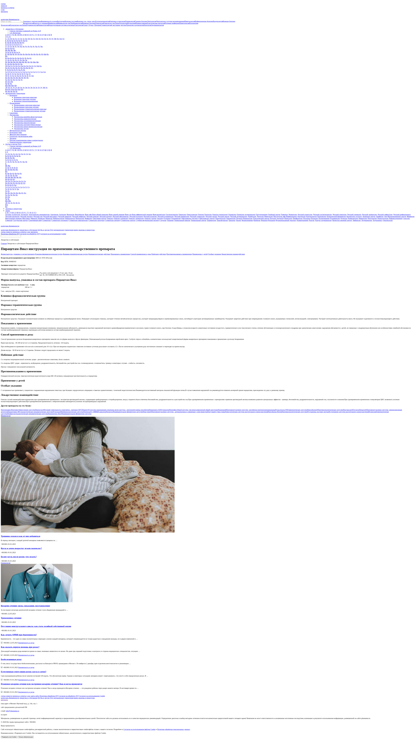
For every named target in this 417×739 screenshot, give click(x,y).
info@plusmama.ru (12, 711)
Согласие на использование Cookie (53, 234)
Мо (23, 62)
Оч (25, 181)
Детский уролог (211, 216)
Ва (8, 43)
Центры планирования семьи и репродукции (26, 140)
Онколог (110, 218)
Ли (13, 60)
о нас (3, 10)
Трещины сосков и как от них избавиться (20, 536)
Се (14, 72)
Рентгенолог (372, 218)
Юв (6, 89)
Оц (40, 66)
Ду (33, 46)
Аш (60, 39)
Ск (19, 72)
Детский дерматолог (369, 214)
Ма (9, 62)
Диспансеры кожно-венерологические (28, 127)
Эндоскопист (377, 220)
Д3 (8, 46)
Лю (23, 60)
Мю (34, 62)
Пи (14, 68)
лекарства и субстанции (28, 230)
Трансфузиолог (222, 220)
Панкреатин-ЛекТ (69, 414)
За (6, 52)
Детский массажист (50, 216)
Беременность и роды (49, 21)
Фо (17, 78)
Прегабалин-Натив (287, 412)
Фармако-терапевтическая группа (75, 254)
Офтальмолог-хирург (207, 218)
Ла (8, 60)
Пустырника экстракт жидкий (338, 412)
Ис (40, 54)
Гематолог (182, 214)
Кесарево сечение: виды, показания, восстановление (25, 606)
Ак (31, 39)
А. (6, 39)
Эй (18, 87)
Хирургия (147, 25)
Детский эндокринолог (238, 216)
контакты (4, 11)
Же (9, 50)
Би (12, 41)
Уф (32, 76)
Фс (22, 78)
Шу (15, 86)
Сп (31, 72)
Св (11, 72)
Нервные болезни (88, 23)
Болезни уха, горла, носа (86, 21)
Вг (11, 43)
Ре (10, 70)
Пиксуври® (175, 412)
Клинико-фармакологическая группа (48, 254)
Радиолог (344, 218)
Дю (41, 46)
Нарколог (41, 218)
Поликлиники (15, 103)
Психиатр (306, 218)
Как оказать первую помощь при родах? (20, 647)
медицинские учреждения (63, 230)
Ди (23, 46)
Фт (25, 78)
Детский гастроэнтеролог (322, 214)
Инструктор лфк (279, 216)
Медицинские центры (18, 130)
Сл (21, 72)
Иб (8, 54)
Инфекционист (291, 216)
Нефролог (88, 218)
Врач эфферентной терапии (142, 214)
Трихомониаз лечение (11, 618)
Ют (22, 89)
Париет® (115, 410)
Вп (21, 43)
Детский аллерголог (305, 214)
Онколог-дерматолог (136, 218)
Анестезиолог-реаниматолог (39, 214)
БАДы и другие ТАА (46, 230)
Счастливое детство (118, 25)
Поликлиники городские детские (26, 107)
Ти (15, 74)
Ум (18, 76)
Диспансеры (14, 115)
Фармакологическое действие (99, 254)
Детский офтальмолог (121, 216)
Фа (6, 78)
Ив (11, 54)
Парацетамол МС (30, 412)
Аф (55, 39)
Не (11, 64)
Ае (21, 39)
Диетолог (260, 216)
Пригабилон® (325, 410)
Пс (29, 68)
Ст (36, 72)
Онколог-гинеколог (121, 218)
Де (18, 46)
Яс (16, 91)
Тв (8, 74)
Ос (32, 66)
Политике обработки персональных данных (173, 729)
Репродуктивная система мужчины (61, 25)
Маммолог (411, 216)
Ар (45, 39)
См (24, 72)
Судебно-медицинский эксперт (147, 220)
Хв (9, 80)
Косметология (28, 23)
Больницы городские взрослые (25, 97)
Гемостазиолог (192, 214)
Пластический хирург (261, 218)
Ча (6, 84)
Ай (29, 39)
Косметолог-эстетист (354, 216)
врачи (76, 230)
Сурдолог (163, 220)
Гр (17, 44)
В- (6, 43)
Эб (6, 87)
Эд (14, 87)
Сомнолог (9, 220)
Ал (34, 39)
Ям (9, 91)
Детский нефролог (79, 216)
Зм (15, 52)
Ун (20, 76)
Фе (9, 78)
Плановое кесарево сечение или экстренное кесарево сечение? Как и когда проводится (41, 684)
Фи (11, 78)
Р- (6, 70)
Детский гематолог (339, 214)
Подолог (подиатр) (277, 218)
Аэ (63, 39)
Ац (58, 39)
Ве (13, 43)
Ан (39, 39)
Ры (19, 70)
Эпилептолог (388, 220)
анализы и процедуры (86, 230)
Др (31, 46)
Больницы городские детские (25, 99)
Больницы (13, 95)
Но (16, 64)
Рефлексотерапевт (396, 218)
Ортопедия (123, 23)
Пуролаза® (68, 412)
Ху (22, 80)
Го (15, 44)
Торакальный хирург (198, 220)
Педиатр (239, 218)
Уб (6, 76)
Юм (12, 89)
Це (6, 82)
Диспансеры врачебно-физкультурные (28, 117)
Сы (41, 72)
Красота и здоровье (41, 23)
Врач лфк (88, 214)
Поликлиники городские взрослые (27, 105)
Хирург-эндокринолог (323, 220)
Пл (19, 68)
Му (28, 62)
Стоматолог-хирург (128, 220)
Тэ (30, 74)
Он (24, 66)
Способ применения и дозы (140, 254)
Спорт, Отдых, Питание (92, 25)
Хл (17, 80)
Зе (10, 52)
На (8, 64)
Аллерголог (16, 214)
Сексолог (406, 218)
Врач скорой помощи (117, 214)
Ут (30, 76)
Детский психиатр (136, 216)
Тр (22, 74)
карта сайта (35, 696)
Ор (30, 66)
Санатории (14, 113)
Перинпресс (159, 410)
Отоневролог (176, 218)
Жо (14, 50)
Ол (19, 66)
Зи (12, 52)
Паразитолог (231, 218)
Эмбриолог (356, 220)
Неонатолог (80, 218)
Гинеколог (232, 214)
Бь (20, 156)
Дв (13, 46)
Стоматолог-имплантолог (78, 220)
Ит (42, 54)
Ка (6, 58)
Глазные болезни (141, 21)
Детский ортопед (105, 216)
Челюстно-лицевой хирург (342, 220)
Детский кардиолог (12, 216)
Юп (19, 89)
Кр (21, 58)
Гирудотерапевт (262, 214)
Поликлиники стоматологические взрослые (30, 109)
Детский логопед (26, 216)
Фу (27, 78)
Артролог (62, 214)
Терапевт (170, 220)
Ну (19, 64)
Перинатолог (248, 218)
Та (6, 74)
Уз (11, 76)
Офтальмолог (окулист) (190, 218)
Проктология (184, 23)
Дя (26, 162)
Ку (26, 58)
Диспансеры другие (21, 128)
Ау (52, 39)
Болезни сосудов (71, 21)
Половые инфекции (172, 23)
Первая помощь (141, 23)
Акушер (8, 214)
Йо (6, 56)
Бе (10, 41)
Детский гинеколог (354, 214)
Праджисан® (351, 410)
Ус (27, 76)
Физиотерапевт (247, 220)
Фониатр (264, 220)
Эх (46, 87)
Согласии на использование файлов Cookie (139, 729)
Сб (9, 72)
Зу (19, 52)
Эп (31, 87)
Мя (37, 62)
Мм (20, 62)
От (35, 66)
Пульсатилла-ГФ (291, 410)
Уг (8, 76)
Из (19, 54)
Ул (15, 76)
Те (13, 74)
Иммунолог (268, 216)
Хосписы (13, 138)
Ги (10, 44)
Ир (37, 54)
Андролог (24, 214)
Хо (19, 80)
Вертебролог (79, 214)
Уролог (238, 220)
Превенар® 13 (94, 412)
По (24, 68)
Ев (6, 48)
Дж (21, 46)
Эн (29, 87)
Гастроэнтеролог (172, 214)
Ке (11, 58)
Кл (16, 58)
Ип (34, 54)
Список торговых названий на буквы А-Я (25, 31)
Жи (12, 50)
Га (6, 44)
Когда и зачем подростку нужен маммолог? (21, 548)
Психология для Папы (18, 25)
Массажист (26, 218)
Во (18, 43)
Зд (10, 168)
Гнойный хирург (274, 214)
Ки (13, 58)
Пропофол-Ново (193, 410)
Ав (13, 39)
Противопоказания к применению (179, 254)
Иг (14, 54)
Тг (11, 74)
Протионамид (18, 410)
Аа (8, 39)
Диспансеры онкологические (25, 123)
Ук (13, 76)
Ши (12, 86)
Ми (14, 62)
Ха (6, 80)
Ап (42, 39)
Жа (6, 50)
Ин (29, 54)
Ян (11, 91)
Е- (6, 164)
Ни (13, 64)
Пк (16, 68)
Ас (47, 39)
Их (48, 54)
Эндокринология (157, 25)
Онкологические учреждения (20, 142)
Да (11, 46)
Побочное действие (158, 254)
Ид (16, 54)
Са (6, 72)
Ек (9, 48)
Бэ (26, 41)
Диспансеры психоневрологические (27, 121)
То (20, 74)
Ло (16, 60)
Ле (11, 60)
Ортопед (160, 218)
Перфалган (27, 414)
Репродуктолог (383, 218)
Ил (24, 54)
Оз (14, 66)
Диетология (151, 21)
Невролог (49, 218)
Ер (14, 48)
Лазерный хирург (369, 216)
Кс (23, 58)
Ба (8, 41)
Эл (23, 87)
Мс (26, 62)
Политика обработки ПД (10, 234)
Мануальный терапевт (13, 218)
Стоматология (106, 25)
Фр (20, 78)
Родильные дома (16, 132)
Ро (15, 70)
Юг (9, 89)
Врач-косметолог (159, 214)
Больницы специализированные (26, 101)
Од (11, 66)
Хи (14, 80)
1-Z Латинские (15, 33)
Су (39, 72)
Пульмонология (32, 25)
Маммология (52, 23)
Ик (21, 54)
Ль (21, 60)
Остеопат (167, 218)
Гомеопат (284, 214)
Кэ (30, 58)
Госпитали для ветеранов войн (21, 136)
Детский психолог (150, 216)
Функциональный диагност (286, 220)
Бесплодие (61, 21)
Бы (24, 41)
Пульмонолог (335, 218)
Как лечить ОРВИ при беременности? (19, 635)
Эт (39, 87)
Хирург (312, 220)
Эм (26, 87)
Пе (9, 68)
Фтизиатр (271, 220)
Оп (27, 66)
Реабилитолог (353, 218)
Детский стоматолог (197, 216)
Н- (6, 64)
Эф (44, 87)
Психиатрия (193, 23)
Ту (25, 74)
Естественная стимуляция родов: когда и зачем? (23, 672)
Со (29, 72)
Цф (11, 82)
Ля (26, 60)
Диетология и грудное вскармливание (170, 21)
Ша (6, 86)
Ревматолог (363, 218)
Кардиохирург (311, 216)
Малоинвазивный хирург (396, 216)
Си (16, 72)
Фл (14, 78)
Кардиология (218, 21)
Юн (15, 89)
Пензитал (124, 412)
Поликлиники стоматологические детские (29, 111)
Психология (5, 25)
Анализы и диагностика (32, 21)
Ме (11, 62)
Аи (26, 39)
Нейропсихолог (59, 218)
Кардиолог (302, 216)
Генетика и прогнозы (117, 21)
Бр (19, 41)
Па (6, 68)
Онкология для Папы (111, 23)
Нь (21, 64)
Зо (17, 52)
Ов (9, 66)
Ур (25, 76)
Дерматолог (292, 214)
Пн (22, 68)
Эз (16, 87)
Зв (8, 52)
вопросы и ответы (7, 8)
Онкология (99, 23)
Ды (36, 46)
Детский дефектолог (385, 214)
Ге (8, 44)
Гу (19, 44)
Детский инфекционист (402, 214)
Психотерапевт (324, 218)
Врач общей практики (100, 214)
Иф (45, 54)
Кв (9, 58)
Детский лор (38, 216)
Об (6, 66)
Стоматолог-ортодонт (96, 220)
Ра (8, 70)
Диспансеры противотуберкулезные (27, 125)
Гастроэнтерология (102, 21)
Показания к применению (120, 254)
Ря (24, 70)
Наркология (77, 23)
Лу (18, 60)
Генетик (201, 214)
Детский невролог (65, 216)
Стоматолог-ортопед (112, 220)
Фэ (25, 193)
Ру (17, 70)
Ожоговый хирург (99, 218)
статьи (3, 4)
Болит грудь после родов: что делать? (19, 557)
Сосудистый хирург (20, 220)
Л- (6, 60)
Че (8, 84)
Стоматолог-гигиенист (59, 220)
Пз (11, 68)
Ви (16, 43)
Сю (44, 72)
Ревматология (43, 25)
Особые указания (214, 254)
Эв (9, 87)
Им (26, 54)
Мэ (31, 62)
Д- (6, 46)
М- (6, 62)
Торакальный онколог (182, 220)
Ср (34, 72)
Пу (32, 68)
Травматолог (211, 220)
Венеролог (71, 214)
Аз (24, 39)
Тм (18, 74)
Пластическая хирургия (156, 23)
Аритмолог (54, 214)
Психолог (314, 218)
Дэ (39, 46)
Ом (22, 66)
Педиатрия (131, 23)
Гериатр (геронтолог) (220, 214)
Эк (21, 87)
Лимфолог (380, 216)
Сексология (78, 25)
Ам (37, 39)
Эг (11, 87)
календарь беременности (10, 19)
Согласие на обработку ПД (30, 234)
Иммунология (189, 21)
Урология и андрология (135, 25)
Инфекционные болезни (204, 21)
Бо (17, 41)
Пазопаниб (246, 410)
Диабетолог (252, 216)
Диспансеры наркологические (25, 119)
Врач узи (128, 214)
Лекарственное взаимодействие (233, 254)
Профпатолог (298, 218)
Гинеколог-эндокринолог (246, 214)
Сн (26, 72)
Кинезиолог (321, 216)
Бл (15, 41)
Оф (37, 66)
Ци (9, 82)
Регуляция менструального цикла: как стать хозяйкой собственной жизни (36, 626)
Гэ (21, 44)
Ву (23, 43)
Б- (6, 41)
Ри (12, 70)
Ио (32, 54)
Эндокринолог (366, 220)
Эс (36, 87)
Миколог (34, 218)
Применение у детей (200, 254)
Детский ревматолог (181, 216)
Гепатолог (208, 214)
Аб (11, 39)
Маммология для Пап (65, 23)
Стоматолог (46, 220)
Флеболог (257, 220)
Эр (34, 87)
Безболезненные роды (11, 659)
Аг (16, 39)
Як (6, 91)
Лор (385, 216)
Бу (22, 41)
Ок (16, 66)
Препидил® (58, 410)
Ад (18, 39)
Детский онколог (92, 216)
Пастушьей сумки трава (237, 412)
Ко (18, 58)
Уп (23, 76)
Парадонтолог (220, 218)
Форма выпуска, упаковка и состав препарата (18, 254)
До (28, 46)
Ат (50, 39)
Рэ (22, 70)
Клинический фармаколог (336, 216)
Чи (11, 84)
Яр (14, 91)
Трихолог (231, 220)
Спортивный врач (35, 220)
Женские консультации (18, 134)
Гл (12, 44)
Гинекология (130, 21)
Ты (27, 74)
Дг (16, 46)
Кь (28, 58)
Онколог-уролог (150, 218)
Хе (11, 80)
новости (4, 6)
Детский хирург (224, 216)
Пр (27, 68)
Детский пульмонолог (165, 216)
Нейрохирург (70, 218)
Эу (41, 87)
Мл (17, 62)
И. (6, 54)
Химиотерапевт (303, 220)
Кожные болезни (229, 21)
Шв (9, 86)
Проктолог (288, 218)
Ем (11, 48)
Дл (26, 46)
